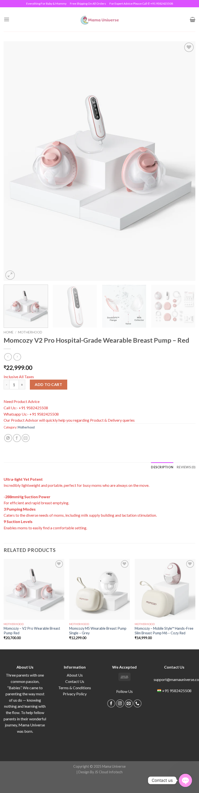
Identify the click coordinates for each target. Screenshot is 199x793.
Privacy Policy (75, 693)
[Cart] (192, 19)
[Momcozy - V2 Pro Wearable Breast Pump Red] (34, 589)
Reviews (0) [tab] (186, 467)
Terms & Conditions (74, 687)
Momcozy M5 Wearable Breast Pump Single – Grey (97, 630)
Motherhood (30, 332)
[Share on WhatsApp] (8, 438)
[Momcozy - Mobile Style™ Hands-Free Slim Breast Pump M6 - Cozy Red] (165, 589)
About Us (75, 675)
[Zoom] (10, 275)
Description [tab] (162, 467)
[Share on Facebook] (17, 438)
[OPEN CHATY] (185, 780)
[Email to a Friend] (26, 438)
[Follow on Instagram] (120, 703)
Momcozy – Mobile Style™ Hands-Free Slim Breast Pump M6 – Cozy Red (164, 630)
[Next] (185, 161)
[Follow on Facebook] (111, 703)
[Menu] (6, 19)
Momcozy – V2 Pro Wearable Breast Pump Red (32, 630)
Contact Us (74, 681)
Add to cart (48, 384)
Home (8, 332)
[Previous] (13, 161)
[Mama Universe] (99, 19)
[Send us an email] (129, 703)
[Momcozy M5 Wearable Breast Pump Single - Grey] (99, 589)
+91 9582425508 (176, 690)
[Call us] (137, 703)
